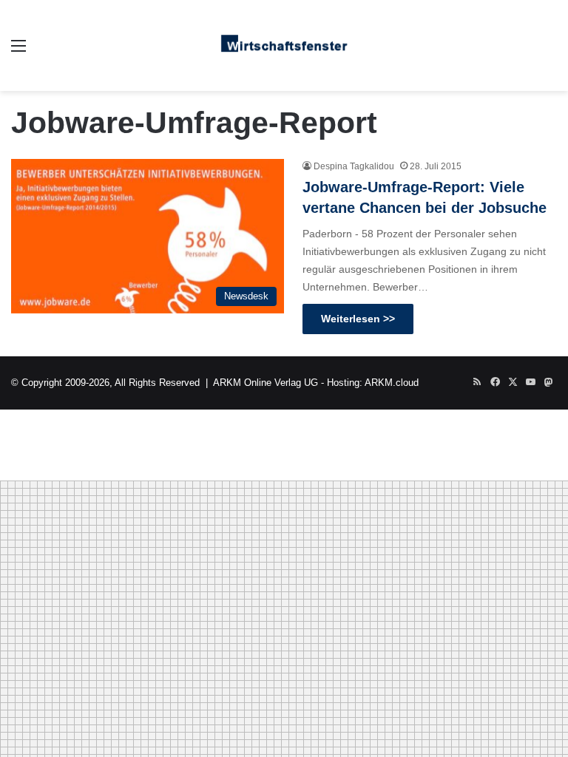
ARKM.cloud (392, 382)
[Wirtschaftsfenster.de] (284, 45)
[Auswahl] (18, 51)
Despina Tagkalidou (354, 166)
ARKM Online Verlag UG (265, 382)
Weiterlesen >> (358, 319)
